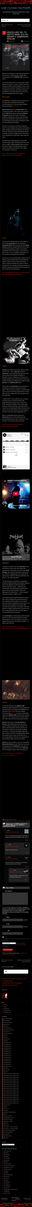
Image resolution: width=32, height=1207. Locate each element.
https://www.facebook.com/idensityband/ (12, 424)
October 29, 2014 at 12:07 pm (12, 832)
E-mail (7, 924)
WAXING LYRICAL (7, 1136)
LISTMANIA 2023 (7, 1062)
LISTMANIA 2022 (7, 1061)
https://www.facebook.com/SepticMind (12, 155)
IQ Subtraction (6, 1039)
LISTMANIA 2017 (7, 1051)
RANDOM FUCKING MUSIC (9, 1112)
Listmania (5, 1040)
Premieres (5, 1110)
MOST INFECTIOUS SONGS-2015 (11, 1084)
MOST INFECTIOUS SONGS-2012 (11, 1079)
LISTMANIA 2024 (7, 1064)
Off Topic (5, 1106)
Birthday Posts (6, 1024)
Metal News (6, 1068)
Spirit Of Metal (7, 1182)
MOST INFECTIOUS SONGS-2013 (11, 1081)
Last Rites (6, 1173)
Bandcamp (6, 1152)
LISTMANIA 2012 (7, 1042)
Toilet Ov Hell (7, 1187)
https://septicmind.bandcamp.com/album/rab (13, 153)
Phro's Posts (6, 1108)
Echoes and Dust (7, 1163)
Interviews (5, 1037)
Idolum (19, 820)
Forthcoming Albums (8, 1033)
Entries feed (6, 1008)
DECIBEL (6, 1162)
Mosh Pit (5, 1072)
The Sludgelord (7, 1185)
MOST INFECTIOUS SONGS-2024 (11, 1101)
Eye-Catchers (6, 1031)
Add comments (26, 41)
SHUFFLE (5, 1123)
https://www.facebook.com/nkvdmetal (11, 274)
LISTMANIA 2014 (7, 1046)
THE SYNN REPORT (8, 1132)
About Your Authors (7, 1018)
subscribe (20, 944)
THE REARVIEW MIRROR (9, 1130)
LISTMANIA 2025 (7, 1066)
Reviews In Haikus (7, 1115)
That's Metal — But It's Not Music (10, 1126)
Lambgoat (6, 1171)
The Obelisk (6, 1184)
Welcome (5, 1137)
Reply (26, 840)
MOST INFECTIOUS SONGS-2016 (11, 1086)
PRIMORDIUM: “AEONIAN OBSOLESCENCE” (23, 25)
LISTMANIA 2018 (7, 1053)
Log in (5, 1006)
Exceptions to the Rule (8, 1029)
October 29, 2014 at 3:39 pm (12, 846)
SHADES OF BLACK (8, 1119)
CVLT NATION (7, 1158)
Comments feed (7, 1010)
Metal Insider (6, 1176)
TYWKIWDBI (6, 1191)
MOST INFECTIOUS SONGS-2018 (11, 1090)
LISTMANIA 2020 (7, 1057)
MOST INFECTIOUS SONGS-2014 (11, 1082)
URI (8, 930)
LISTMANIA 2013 (7, 1044)
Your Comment (8, 891)
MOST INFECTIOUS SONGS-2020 (11, 1094)
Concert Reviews (7, 1028)
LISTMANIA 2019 (7, 1055)
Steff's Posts (6, 1125)
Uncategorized (6, 1134)
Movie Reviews (6, 1104)
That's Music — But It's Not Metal (10, 1128)
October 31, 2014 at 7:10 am (12, 858)
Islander (10, 819)
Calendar (5, 1026)
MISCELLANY (12, 41)
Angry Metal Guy (7, 1151)
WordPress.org (7, 1012)
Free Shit (5, 1035)
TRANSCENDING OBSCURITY (11, 1189)
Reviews (5, 1114)
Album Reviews (6, 1020)
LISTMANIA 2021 (7, 1059)
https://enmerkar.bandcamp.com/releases (13, 626)
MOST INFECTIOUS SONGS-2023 (11, 1099)
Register (5, 1004)
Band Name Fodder (7, 1022)
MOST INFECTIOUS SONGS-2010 (11, 1075)
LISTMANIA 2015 (7, 1048)
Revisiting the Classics (8, 1117)
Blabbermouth (7, 1154)
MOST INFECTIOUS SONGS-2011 (11, 1077)
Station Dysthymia (17, 106)
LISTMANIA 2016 (7, 1050)
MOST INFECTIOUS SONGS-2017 (11, 1088)
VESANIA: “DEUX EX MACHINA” (7, 25)
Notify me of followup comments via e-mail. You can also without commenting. (14, 945)
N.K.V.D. (23, 820)
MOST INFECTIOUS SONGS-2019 (11, 1092)
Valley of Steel (7, 1193)
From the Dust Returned (9, 1165)
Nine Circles (6, 1178)
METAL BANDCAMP (8, 1174)
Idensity (16, 820)
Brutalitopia (6, 1156)
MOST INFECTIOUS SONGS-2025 (11, 1103)
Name (7, 917)
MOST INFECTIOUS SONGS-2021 (11, 1095)
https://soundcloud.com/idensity (10, 426)
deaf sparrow (6, 1160)
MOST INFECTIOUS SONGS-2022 (11, 1097)
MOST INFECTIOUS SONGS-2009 (11, 1073)
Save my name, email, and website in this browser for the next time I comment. (16, 939)
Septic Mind (27, 820)
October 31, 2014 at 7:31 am (16, 872)
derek (7, 844)
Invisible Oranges (7, 1169)
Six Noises (6, 1180)
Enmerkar (12, 820)
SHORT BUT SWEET (8, 1121)
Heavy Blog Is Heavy (8, 1167)
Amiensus (13, 713)
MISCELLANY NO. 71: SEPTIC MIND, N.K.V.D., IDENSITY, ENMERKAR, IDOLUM (18, 35)
